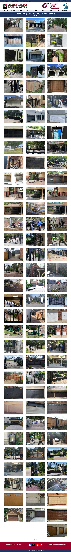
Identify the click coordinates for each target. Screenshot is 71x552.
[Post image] (13, 25)
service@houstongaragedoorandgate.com (59, 544)
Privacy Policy (42, 550)
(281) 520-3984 (50, 544)
